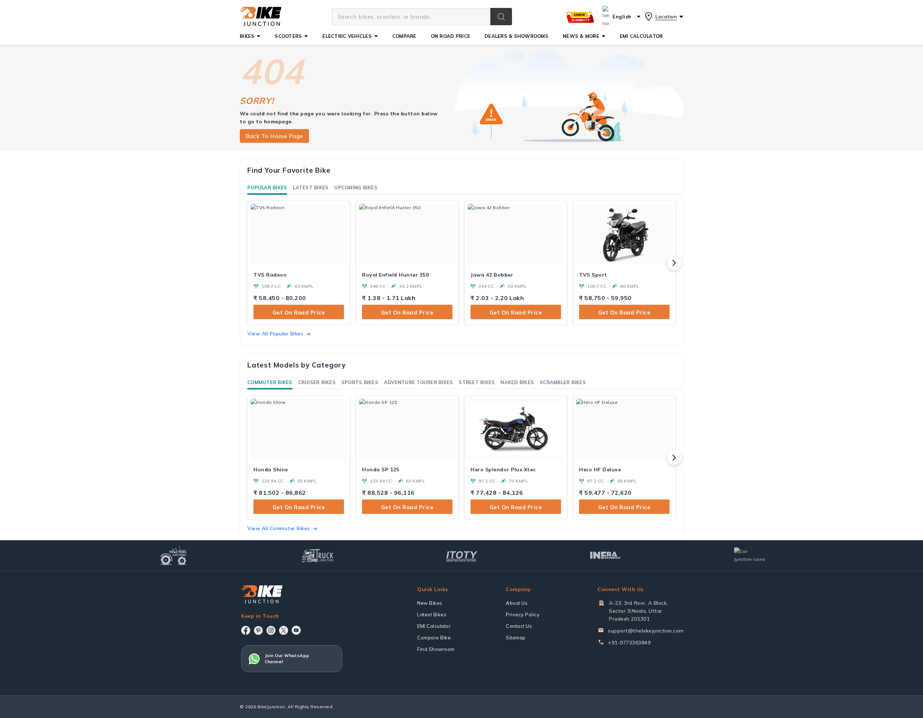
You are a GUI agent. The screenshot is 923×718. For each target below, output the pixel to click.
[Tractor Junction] (173, 555)
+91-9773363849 (629, 642)
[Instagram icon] (270, 630)
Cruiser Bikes (317, 382)
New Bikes (429, 603)
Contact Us (519, 626)
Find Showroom (436, 649)
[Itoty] (461, 555)
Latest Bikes (310, 187)
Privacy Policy (522, 614)
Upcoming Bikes (355, 187)
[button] (501, 16)
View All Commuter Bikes (278, 528)
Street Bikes (477, 382)
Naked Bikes (517, 382)
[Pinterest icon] (258, 630)
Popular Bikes (267, 187)
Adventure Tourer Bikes (418, 382)
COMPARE (404, 36)
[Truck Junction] (317, 556)
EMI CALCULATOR (641, 36)
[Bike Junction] (260, 16)
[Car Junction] (749, 555)
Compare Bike (434, 637)
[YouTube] (296, 630)
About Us (516, 603)
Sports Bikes (359, 382)
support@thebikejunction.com (646, 630)
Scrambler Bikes (563, 382)
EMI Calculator (434, 626)
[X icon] (283, 630)
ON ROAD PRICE (450, 36)
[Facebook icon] (245, 630)
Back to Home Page (274, 136)
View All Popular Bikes (275, 333)
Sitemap (516, 637)
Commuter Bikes (269, 382)
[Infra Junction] (605, 555)
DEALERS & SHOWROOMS (516, 36)
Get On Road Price (299, 312)
